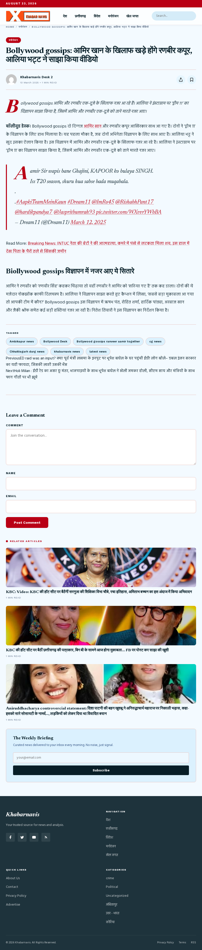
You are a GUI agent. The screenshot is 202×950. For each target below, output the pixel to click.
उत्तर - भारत (112, 913)
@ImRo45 (103, 202)
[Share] (180, 79)
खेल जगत (132, 16)
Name (11, 473)
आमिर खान (92, 126)
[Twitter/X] (22, 837)
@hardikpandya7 (33, 212)
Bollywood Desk (55, 341)
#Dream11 (78, 202)
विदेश (97, 16)
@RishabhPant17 (134, 202)
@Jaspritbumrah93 (74, 212)
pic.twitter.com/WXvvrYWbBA (129, 212)
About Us (13, 878)
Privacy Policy (16, 896)
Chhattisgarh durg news (27, 351)
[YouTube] (34, 837)
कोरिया (110, 922)
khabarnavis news (67, 351)
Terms (182, 942)
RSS (193, 942)
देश (65, 16)
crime (110, 878)
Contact (12, 887)
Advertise (13, 905)
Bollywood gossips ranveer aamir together (108, 341)
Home (10, 26)
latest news (98, 351)
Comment (14, 425)
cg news (155, 341)
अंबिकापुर (111, 905)
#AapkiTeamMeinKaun (41, 202)
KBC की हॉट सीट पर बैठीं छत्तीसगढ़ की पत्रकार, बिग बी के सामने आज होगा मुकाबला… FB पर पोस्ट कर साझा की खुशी (87, 650)
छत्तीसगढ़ (80, 16)
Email (11, 496)
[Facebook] (10, 837)
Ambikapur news (22, 341)
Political (112, 887)
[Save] (191, 79)
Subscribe (101, 770)
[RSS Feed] (45, 837)
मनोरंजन (113, 16)
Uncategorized (117, 896)
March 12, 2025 (88, 222)
